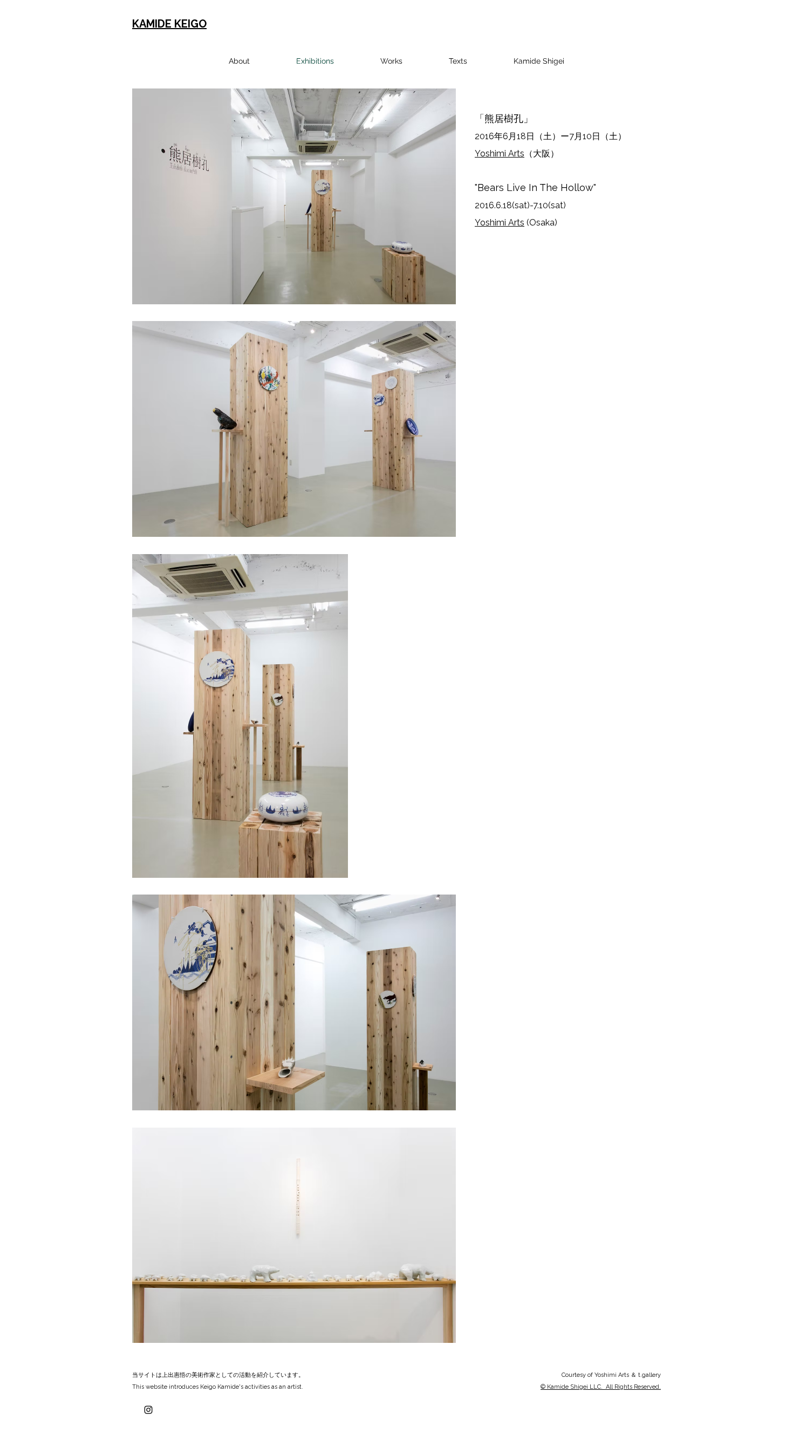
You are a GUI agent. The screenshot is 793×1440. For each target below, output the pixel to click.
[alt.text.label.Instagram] (148, 1409)
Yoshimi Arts (499, 153)
